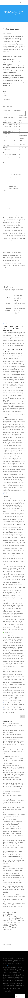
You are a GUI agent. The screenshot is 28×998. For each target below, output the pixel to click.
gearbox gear (19, 917)
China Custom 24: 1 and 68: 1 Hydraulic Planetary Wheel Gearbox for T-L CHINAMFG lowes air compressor (13, 835)
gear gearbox (21, 920)
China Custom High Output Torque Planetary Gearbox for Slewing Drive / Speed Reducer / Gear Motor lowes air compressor (13, 882)
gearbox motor (5, 918)
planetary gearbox (10, 926)
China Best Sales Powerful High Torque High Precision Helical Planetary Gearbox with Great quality (13, 877)
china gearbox (9, 913)
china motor (19, 913)
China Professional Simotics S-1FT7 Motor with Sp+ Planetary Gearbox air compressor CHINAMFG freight (13, 791)
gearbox (10, 915)
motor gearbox (17, 922)
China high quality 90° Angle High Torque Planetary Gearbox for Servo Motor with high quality (13, 847)
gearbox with (15, 920)
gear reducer (6, 922)
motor (12, 922)
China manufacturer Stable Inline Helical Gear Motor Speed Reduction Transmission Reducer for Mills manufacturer (13, 730)
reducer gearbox (7, 929)
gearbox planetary (16, 918)
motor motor (6, 924)
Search (22, 716)
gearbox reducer (7, 920)
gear (4, 915)
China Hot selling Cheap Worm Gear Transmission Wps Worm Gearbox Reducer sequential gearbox (12, 725)
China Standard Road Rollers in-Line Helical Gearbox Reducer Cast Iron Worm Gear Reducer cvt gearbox (14, 751)
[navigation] (20, 996)
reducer (15, 927)
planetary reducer (7, 927)
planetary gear (13, 924)
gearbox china (9, 916)
